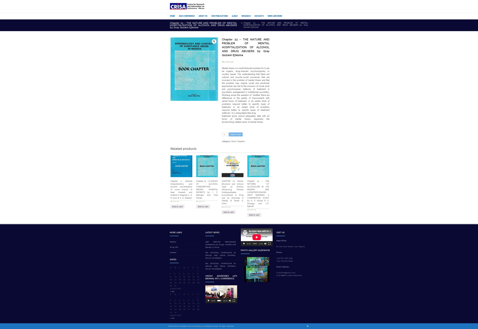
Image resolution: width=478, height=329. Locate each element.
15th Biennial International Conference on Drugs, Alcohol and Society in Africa (220, 244)
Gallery (173, 242)
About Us (203, 16)
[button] (221, 294)
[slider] (219, 300)
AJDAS (235, 16)
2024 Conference (187, 16)
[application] (221, 294)
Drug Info (174, 247)
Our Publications (219, 16)
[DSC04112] (255, 261)
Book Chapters (238, 141)
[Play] (208, 300)
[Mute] (230, 300)
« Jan (172, 291)
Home (172, 16)
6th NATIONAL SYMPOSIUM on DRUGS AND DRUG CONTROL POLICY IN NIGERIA (220, 255)
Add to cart (236, 134)
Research (246, 16)
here (283, 275)
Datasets (259, 16)
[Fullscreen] (234, 300)
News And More (275, 16)
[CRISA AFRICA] (187, 9)
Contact (173, 252)
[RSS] (308, 326)
